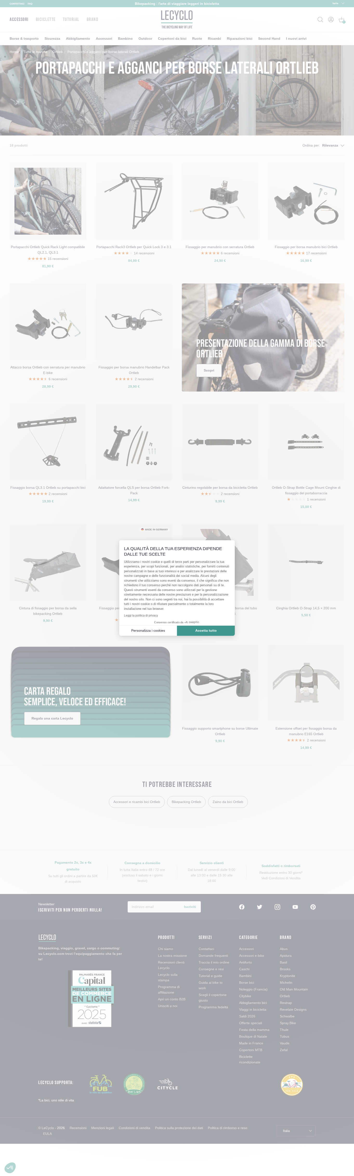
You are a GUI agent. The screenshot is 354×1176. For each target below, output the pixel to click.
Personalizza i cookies (148, 630)
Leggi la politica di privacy (141, 615)
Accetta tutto (206, 630)
